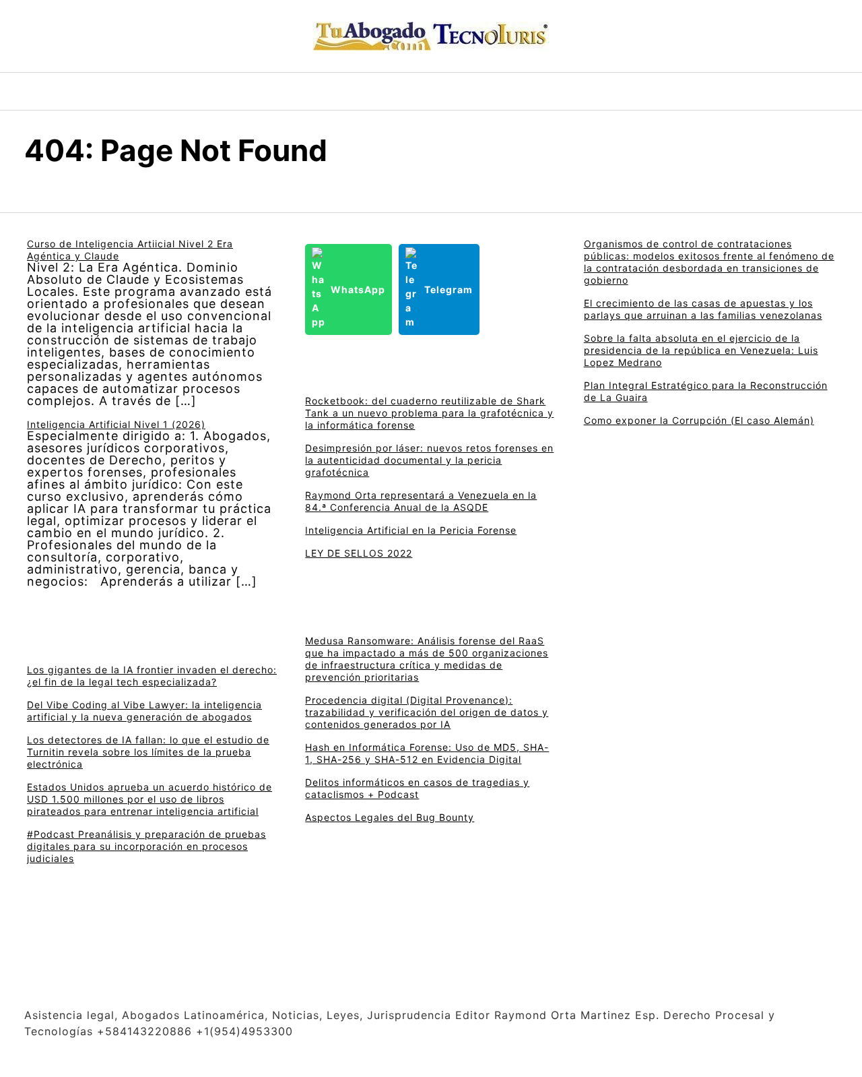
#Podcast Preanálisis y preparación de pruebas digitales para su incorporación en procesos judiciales (146, 846)
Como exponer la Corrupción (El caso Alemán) (699, 420)
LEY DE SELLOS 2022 (358, 553)
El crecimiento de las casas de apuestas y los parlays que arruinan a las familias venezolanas (703, 309)
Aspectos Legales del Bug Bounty (389, 817)
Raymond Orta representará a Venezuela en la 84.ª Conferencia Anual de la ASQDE (421, 501)
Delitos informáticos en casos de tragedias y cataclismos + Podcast (417, 788)
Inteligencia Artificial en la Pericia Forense (411, 530)
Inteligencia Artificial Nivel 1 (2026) (116, 424)
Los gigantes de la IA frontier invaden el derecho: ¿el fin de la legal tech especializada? (152, 675)
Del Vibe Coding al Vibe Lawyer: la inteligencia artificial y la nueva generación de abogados (144, 710)
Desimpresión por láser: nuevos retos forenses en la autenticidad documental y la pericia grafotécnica (429, 460)
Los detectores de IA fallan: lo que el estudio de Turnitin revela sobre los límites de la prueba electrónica (148, 752)
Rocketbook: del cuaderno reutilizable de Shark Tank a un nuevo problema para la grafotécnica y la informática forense (429, 413)
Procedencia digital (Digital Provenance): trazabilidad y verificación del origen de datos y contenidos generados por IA (426, 712)
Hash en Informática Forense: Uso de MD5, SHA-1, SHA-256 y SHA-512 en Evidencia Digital (427, 753)
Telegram (448, 289)
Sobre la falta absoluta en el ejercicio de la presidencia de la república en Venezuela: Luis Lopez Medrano (701, 350)
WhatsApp (358, 289)
